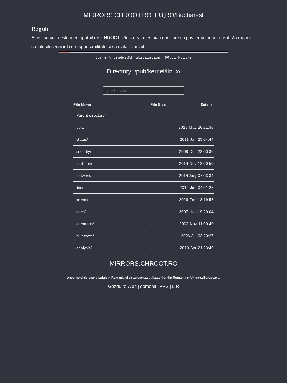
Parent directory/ (91, 115)
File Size (158, 105)
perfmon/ (84, 163)
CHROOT (109, 37)
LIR (175, 286)
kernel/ (82, 199)
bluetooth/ (85, 236)
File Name (82, 105)
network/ (83, 175)
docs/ (81, 211)
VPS (164, 286)
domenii (148, 286)
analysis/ (84, 248)
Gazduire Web (122, 286)
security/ (83, 151)
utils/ (80, 127)
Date (204, 105)
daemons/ (85, 224)
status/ (82, 139)
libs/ (79, 187)
